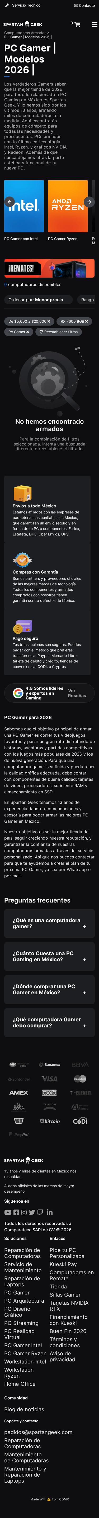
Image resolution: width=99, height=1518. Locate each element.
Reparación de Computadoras (22, 1253)
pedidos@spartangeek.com (38, 1432)
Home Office (20, 1384)
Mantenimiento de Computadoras (26, 1457)
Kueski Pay (63, 1264)
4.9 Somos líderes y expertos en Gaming (56, 693)
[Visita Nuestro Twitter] (33, 1212)
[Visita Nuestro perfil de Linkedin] (51, 1212)
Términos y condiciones (65, 1342)
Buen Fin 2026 (68, 1331)
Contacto (86, 5)
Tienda (58, 1286)
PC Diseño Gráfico (17, 1312)
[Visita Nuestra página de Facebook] (17, 1212)
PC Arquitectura (24, 1301)
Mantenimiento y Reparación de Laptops (25, 1475)
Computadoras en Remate (72, 1275)
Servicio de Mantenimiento (23, 1267)
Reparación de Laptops (22, 1281)
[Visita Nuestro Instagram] (25, 1212)
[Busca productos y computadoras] (56, 25)
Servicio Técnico (25, 5)
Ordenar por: (35, 299)
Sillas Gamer (65, 1295)
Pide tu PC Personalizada (67, 1253)
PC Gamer (17, 1292)
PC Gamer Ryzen (25, 1353)
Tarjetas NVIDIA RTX (69, 1306)
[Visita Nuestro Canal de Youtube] (8, 1212)
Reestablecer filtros (60, 332)
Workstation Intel (25, 1361)
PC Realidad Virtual (19, 1334)
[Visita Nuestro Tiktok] (46, 1212)
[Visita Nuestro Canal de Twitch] (41, 1212)
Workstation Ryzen (19, 1373)
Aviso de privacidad (62, 1356)
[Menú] (94, 24)
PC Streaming (21, 1323)
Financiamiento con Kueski (69, 1320)
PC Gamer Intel (23, 1345)
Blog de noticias (24, 1409)
